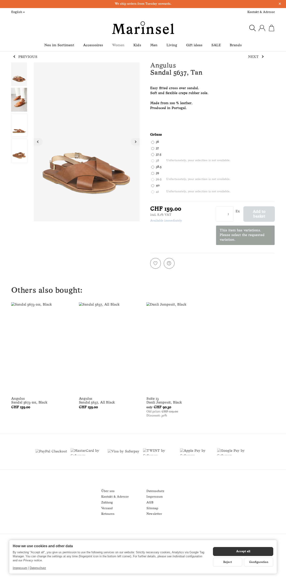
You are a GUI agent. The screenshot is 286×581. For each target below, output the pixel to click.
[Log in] (262, 28)
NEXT (253, 57)
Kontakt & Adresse (261, 12)
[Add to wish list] (155, 263)
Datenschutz (38, 568)
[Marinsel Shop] (143, 28)
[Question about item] (169, 263)
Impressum (20, 568)
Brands (236, 45)
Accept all (243, 551)
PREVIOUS (27, 57)
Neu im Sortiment (59, 45)
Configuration (258, 562)
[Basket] (271, 28)
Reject (227, 562)
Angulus (163, 66)
